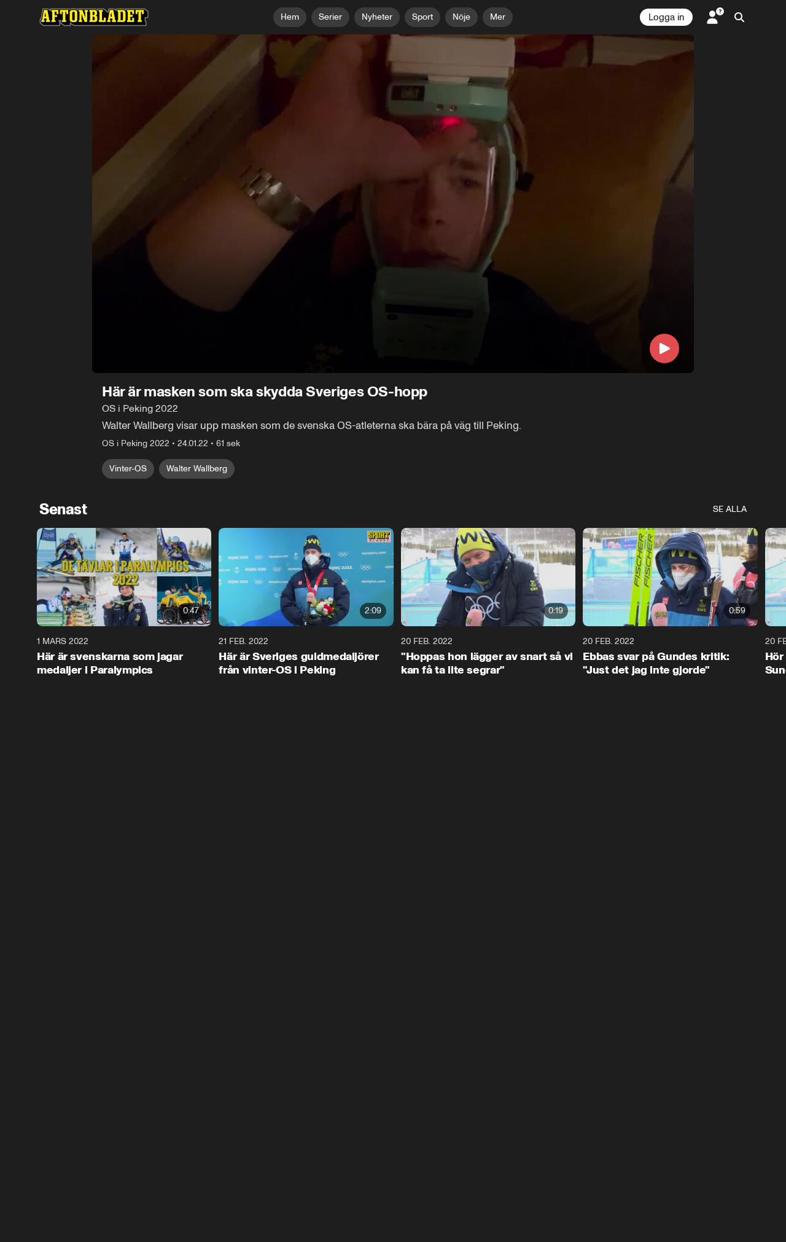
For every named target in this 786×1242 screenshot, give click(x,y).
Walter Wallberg (196, 468)
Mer (497, 17)
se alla (730, 509)
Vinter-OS (128, 468)
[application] (393, 203)
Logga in (666, 17)
